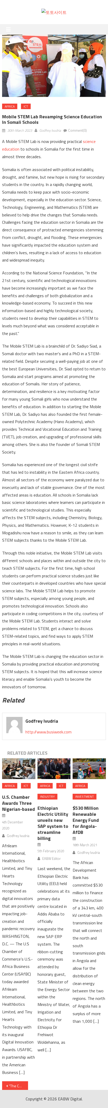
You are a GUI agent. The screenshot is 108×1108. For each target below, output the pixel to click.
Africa (10, 106)
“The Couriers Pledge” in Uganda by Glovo (18, 1086)
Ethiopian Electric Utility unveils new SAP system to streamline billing (52, 823)
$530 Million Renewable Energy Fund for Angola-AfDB (86, 820)
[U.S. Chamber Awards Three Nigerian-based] (18, 768)
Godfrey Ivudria (50, 130)
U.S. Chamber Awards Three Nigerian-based (18, 803)
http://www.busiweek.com (48, 732)
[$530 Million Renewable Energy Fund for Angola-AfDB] (89, 768)
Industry (47, 796)
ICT (26, 106)
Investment (84, 796)
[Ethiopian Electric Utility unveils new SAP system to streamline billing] (54, 768)
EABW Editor (51, 858)
